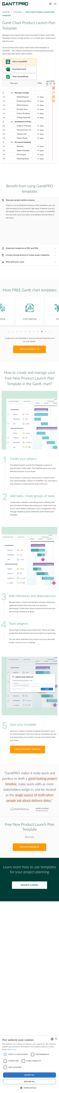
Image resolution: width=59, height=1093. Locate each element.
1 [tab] (13, 332)
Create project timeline (27, 749)
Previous (8, 332)
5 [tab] (29, 332)
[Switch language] (50, 3)
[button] (29, 1088)
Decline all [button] (29, 1081)
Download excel (19, 69)
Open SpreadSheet (20, 77)
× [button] (56, 1039)
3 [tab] (21, 332)
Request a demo (29, 885)
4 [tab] (25, 332)
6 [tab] (33, 332)
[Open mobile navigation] (55, 3)
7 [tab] (37, 332)
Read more (12, 1049)
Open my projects (29, 349)
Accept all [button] (29, 1075)
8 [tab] (41, 332)
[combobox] (52, 1039)
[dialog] (29, 1064)
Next (50, 332)
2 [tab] (17, 332)
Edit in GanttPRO (19, 62)
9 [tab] (46, 332)
